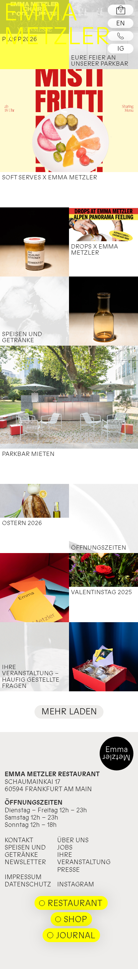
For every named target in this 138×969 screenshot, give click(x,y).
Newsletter (25, 861)
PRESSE (68, 869)
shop (75, 919)
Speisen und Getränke (25, 851)
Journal (75, 935)
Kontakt (19, 840)
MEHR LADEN (69, 711)
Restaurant (75, 903)
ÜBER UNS (73, 840)
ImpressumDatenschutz (28, 880)
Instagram (75, 884)
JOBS (64, 847)
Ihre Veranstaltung (83, 858)
